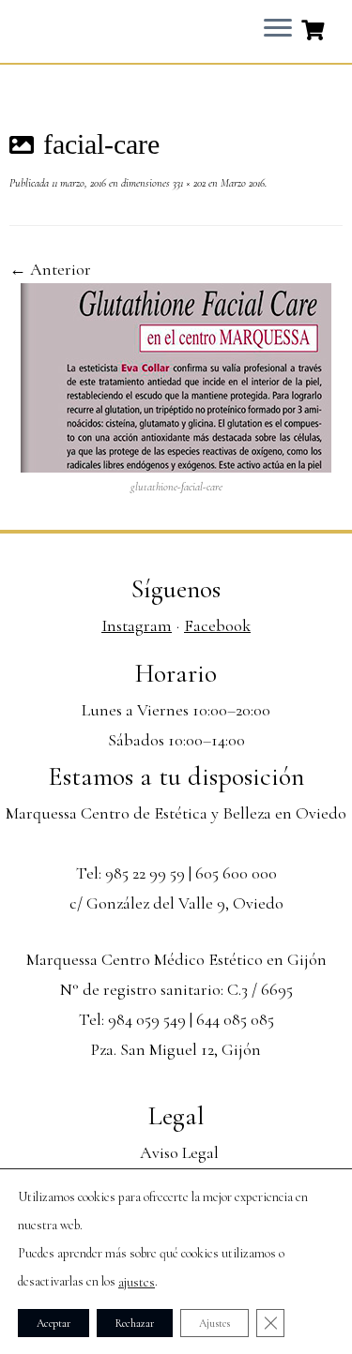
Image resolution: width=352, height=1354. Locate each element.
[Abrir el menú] (278, 29)
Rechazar (134, 1323)
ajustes (136, 1282)
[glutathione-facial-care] (176, 376)
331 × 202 (188, 182)
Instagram (136, 625)
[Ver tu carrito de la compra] (315, 28)
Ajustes (214, 1323)
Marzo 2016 (241, 182)
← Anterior (50, 269)
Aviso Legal (179, 1152)
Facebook (217, 625)
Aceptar (53, 1323)
